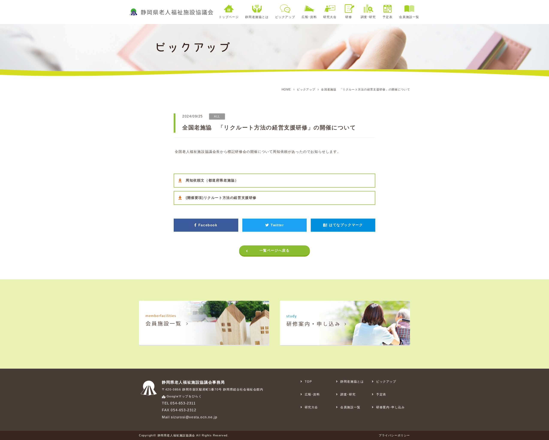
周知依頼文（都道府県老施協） (212, 180)
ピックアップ (306, 89)
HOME (286, 89)
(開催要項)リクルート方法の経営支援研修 (221, 198)
